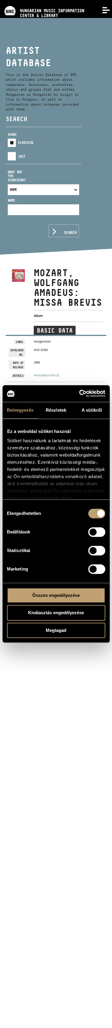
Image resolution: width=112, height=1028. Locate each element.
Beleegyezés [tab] (20, 410)
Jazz (21, 156)
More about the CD (46, 375)
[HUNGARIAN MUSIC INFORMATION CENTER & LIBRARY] (42, 2)
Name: (12, 200)
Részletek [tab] (56, 410)
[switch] (96, 532)
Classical (26, 142)
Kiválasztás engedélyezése (56, 612)
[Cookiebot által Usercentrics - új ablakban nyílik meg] (79, 393)
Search (70, 232)
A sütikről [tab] (92, 410)
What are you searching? (17, 176)
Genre (12, 134)
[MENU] (102, 9)
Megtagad (56, 630)
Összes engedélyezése (56, 595)
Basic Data (55, 330)
